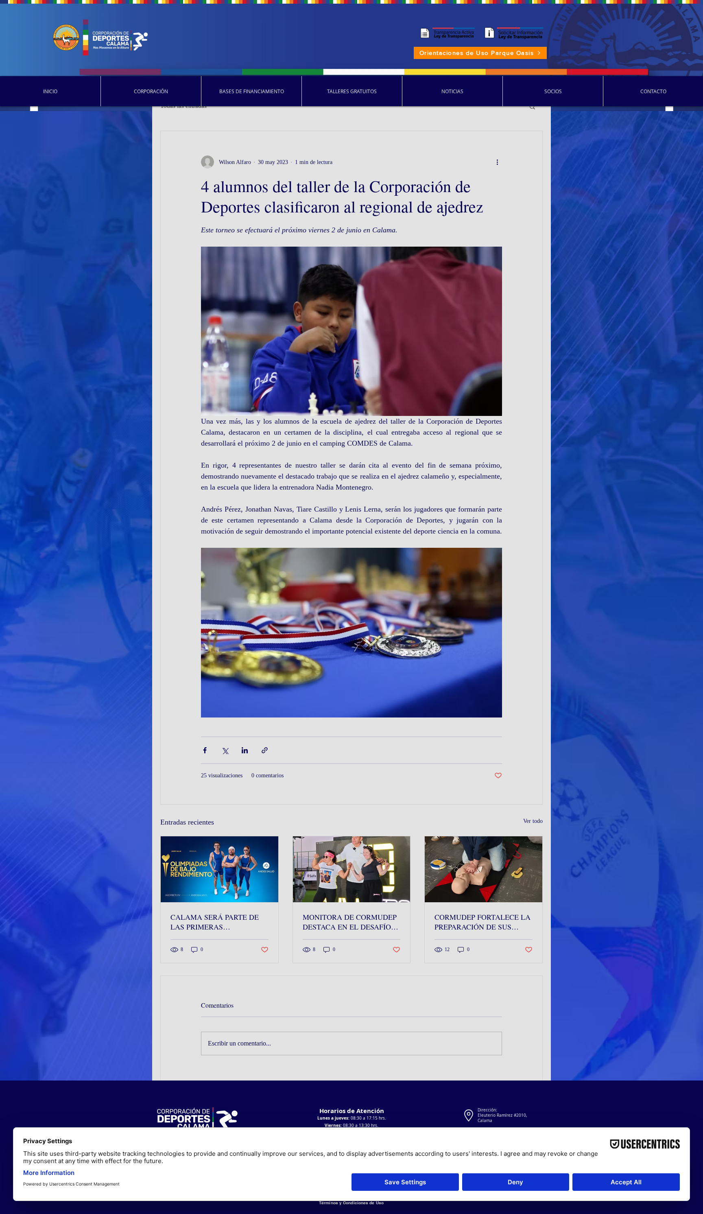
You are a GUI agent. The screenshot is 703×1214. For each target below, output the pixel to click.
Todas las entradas (183, 106)
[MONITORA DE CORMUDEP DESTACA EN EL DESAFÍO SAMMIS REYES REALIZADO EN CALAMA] (351, 869)
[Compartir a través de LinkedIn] (245, 750)
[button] (532, 106)
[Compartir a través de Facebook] (205, 750)
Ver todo (533, 821)
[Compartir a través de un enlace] (265, 750)
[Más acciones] (497, 162)
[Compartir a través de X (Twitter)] (225, 750)
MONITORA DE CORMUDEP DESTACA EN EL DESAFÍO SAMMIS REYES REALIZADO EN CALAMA (351, 922)
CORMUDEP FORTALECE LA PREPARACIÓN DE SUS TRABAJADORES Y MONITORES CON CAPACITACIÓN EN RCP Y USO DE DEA (482, 922)
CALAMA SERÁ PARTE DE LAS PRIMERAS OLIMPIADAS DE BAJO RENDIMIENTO (214, 922)
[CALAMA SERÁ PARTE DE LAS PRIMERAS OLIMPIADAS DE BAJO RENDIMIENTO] (219, 869)
